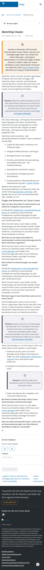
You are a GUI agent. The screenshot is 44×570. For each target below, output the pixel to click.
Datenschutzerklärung (8, 560)
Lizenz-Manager (8, 251)
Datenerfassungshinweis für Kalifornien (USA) (16, 563)
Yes (5, 449)
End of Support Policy (30, 67)
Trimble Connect (32, 183)
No (12, 449)
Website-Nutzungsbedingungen (11, 554)
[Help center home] (3, 15)
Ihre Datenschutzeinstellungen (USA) (13, 565)
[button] (38, 564)
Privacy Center (6, 557)
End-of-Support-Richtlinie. (22, 339)
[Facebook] (3, 514)
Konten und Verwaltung (14, 15)
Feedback (5, 454)
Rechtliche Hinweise (8, 552)
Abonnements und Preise (22, 192)
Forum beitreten (10, 502)
